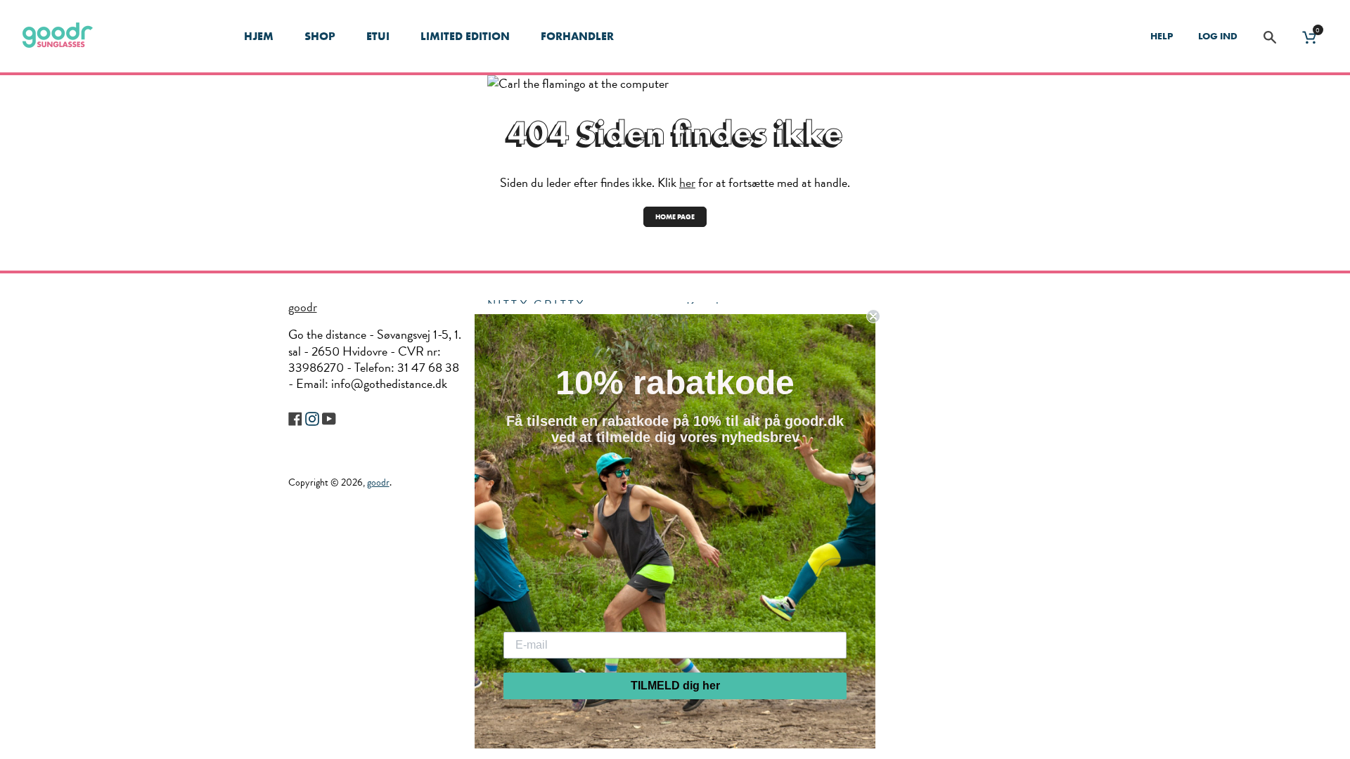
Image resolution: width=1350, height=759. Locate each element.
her (687, 182)
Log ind (1218, 36)
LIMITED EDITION (465, 36)
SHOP (319, 36)
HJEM (259, 36)
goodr (302, 306)
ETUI (378, 36)
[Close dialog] (873, 316)
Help (1161, 36)
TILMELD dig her (675, 686)
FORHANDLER (577, 36)
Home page (675, 216)
